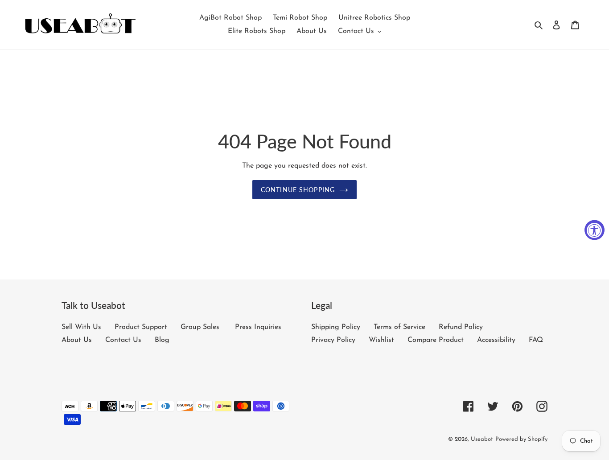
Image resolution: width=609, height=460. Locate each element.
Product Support (141, 327)
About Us (77, 340)
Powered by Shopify (521, 439)
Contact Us (123, 340)
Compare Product (435, 340)
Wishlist (381, 340)
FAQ (536, 340)
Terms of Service (399, 327)
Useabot (482, 439)
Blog (162, 340)
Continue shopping (298, 189)
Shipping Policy (335, 327)
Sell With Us (81, 327)
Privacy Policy (333, 340)
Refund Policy (461, 327)
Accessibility (496, 340)
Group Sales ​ (201, 327)
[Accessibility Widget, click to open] (594, 230)
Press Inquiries (258, 327)
